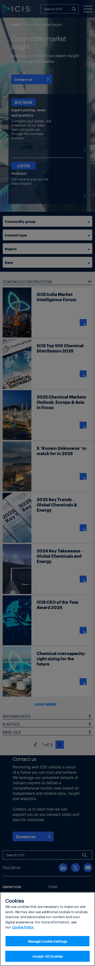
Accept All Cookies (47, 956)
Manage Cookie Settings (47, 941)
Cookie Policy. (23, 927)
